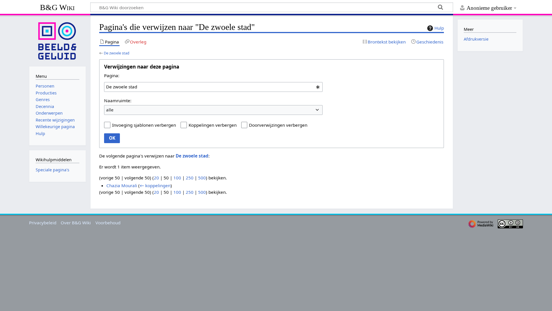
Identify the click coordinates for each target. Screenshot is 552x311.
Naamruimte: (117, 100)
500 (202, 178)
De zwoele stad (116, 53)
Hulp (439, 28)
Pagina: (111, 75)
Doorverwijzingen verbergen (278, 125)
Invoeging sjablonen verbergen (144, 125)
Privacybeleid (42, 222)
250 (189, 178)
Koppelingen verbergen (213, 125)
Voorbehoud (107, 222)
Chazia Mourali (121, 185)
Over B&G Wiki (76, 222)
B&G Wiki (57, 7)
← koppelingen (155, 185)
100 (177, 178)
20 (156, 178)
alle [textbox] (110, 110)
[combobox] (213, 87)
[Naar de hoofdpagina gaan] (57, 40)
